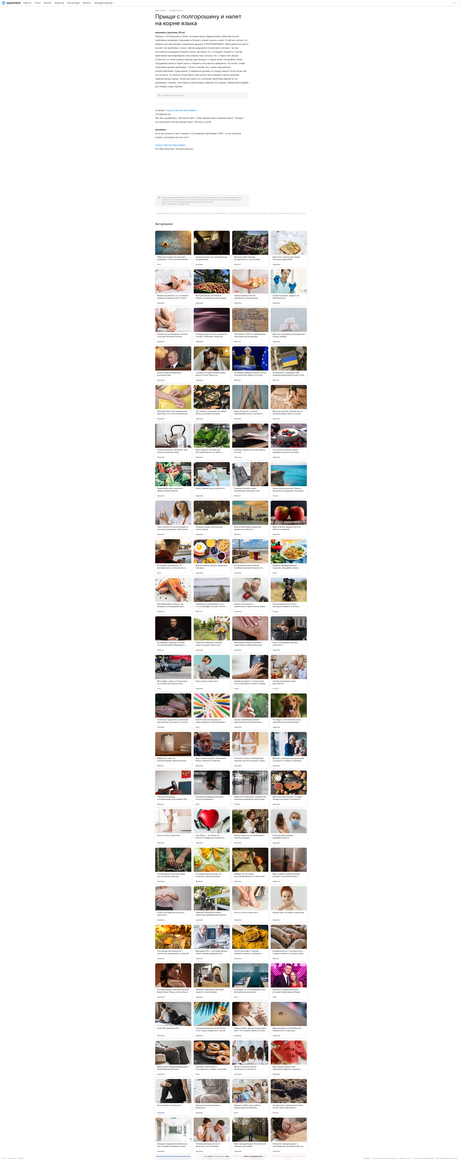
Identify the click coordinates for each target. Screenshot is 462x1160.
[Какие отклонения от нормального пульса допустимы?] (250, 596)
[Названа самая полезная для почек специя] (212, 519)
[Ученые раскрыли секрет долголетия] (289, 673)
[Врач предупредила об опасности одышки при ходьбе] (250, 1136)
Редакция (366, 1158)
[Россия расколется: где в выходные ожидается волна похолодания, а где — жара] (289, 596)
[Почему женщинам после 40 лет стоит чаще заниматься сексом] (212, 1020)
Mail (3, 1158)
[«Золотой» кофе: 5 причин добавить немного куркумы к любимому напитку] (250, 943)
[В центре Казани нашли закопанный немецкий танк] (250, 480)
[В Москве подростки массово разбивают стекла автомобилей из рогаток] (173, 249)
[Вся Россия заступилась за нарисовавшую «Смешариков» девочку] (212, 711)
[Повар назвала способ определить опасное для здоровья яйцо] (250, 287)
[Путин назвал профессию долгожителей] (173, 364)
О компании (11, 1158)
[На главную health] (13, 3)
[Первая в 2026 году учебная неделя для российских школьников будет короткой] (250, 1097)
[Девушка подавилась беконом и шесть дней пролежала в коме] (173, 1136)
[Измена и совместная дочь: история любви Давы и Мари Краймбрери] (289, 981)
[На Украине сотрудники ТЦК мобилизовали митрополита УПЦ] (289, 364)
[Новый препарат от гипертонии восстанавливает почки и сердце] (250, 673)
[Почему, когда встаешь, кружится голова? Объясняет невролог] (212, 326)
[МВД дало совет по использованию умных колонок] (173, 750)
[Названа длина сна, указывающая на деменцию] (212, 249)
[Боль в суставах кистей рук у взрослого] (173, 904)
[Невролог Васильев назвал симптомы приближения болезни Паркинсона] (212, 904)
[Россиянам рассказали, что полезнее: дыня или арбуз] (212, 866)
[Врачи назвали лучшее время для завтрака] (212, 557)
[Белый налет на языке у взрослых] (289, 904)
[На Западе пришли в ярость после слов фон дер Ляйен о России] (250, 364)
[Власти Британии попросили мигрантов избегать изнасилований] (250, 519)
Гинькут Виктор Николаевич (181, 110)
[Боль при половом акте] (173, 1020)
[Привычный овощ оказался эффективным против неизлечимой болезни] (173, 480)
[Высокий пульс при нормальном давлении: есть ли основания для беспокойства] (173, 403)
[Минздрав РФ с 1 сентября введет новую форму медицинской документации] (212, 943)
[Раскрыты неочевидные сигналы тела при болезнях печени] (173, 326)
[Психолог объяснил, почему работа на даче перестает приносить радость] (212, 634)
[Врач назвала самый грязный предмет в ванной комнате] (289, 866)
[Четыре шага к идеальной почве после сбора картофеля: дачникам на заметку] (289, 1097)
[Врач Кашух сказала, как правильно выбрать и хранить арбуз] (289, 1058)
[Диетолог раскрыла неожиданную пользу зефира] (289, 326)
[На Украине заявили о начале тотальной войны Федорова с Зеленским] (173, 634)
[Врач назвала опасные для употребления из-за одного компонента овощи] (212, 442)
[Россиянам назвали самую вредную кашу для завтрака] (289, 442)
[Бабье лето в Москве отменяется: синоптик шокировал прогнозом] (250, 789)
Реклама (20, 1158)
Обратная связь (405, 1158)
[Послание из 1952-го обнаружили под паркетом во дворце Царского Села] (250, 326)
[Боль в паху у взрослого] (212, 673)
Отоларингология (176, 10)
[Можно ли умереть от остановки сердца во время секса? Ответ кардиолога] (173, 287)
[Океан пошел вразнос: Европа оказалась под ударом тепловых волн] (289, 480)
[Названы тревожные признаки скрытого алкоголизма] (212, 981)
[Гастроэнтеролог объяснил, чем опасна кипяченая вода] (173, 442)
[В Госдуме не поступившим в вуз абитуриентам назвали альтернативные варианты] (250, 981)
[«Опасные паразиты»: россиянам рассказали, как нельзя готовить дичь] (173, 711)
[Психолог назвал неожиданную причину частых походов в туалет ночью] (250, 750)
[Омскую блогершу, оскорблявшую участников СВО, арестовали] (173, 789)
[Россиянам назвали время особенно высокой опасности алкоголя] (250, 557)
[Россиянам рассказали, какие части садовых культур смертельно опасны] (173, 866)
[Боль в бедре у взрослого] (173, 1097)
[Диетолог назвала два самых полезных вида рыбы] (289, 249)
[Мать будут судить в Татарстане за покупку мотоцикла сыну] (173, 673)
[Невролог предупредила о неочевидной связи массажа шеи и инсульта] (289, 1136)
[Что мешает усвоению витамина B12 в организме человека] (212, 403)
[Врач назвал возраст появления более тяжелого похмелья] (212, 750)
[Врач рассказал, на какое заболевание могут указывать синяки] (250, 403)
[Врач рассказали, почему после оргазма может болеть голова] (289, 403)
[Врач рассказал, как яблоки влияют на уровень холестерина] (212, 287)
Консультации (160, 10)
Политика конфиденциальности (447, 1158)
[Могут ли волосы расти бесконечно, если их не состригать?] (250, 1058)
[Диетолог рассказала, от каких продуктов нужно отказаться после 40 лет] (289, 789)
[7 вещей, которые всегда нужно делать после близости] (212, 364)
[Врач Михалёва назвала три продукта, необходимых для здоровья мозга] (173, 596)
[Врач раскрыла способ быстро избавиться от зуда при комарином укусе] (289, 1020)
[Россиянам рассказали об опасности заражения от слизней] (173, 943)
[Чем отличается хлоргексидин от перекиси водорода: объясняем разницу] (173, 519)
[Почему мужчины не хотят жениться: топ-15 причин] (212, 1136)
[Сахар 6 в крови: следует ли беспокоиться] (289, 287)
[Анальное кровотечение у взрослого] (212, 1097)
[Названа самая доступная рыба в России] (250, 442)
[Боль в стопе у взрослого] (250, 904)
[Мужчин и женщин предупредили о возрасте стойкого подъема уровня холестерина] (289, 750)
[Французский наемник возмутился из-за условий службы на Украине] (250, 249)
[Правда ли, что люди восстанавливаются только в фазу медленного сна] (250, 866)
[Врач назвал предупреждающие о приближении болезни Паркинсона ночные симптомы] (173, 1058)
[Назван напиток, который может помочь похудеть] (250, 827)
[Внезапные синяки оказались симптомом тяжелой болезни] (250, 634)
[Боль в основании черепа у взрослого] (289, 634)
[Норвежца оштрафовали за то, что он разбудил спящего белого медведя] (212, 596)
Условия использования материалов (385, 1158)
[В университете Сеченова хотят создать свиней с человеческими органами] (289, 943)
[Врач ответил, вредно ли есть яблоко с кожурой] (289, 519)
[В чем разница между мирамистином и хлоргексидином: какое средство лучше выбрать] (289, 827)
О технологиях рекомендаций (423, 1158)
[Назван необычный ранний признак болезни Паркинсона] (250, 711)
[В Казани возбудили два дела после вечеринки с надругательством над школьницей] (212, 789)
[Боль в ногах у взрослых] (173, 827)
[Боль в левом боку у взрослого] (212, 480)
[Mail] (3, 3)
